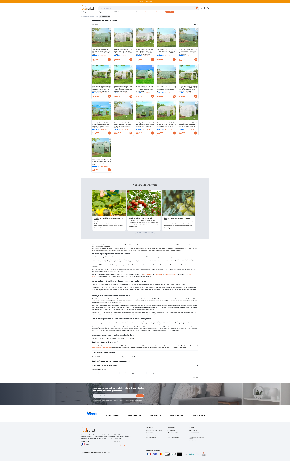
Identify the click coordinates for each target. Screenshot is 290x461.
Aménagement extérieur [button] (88, 12)
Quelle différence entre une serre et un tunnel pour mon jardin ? (113, 357)
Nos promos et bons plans (152, 435)
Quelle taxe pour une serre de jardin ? (105, 365)
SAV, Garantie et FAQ (173, 432)
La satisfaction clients (194, 432)
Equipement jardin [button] (104, 12)
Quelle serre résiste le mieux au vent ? (105, 342)
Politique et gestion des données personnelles (196, 438)
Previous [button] (194, 377)
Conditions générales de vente (175, 435)
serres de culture (152, 244)
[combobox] (148, 8)
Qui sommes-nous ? (193, 430)
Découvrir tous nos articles (145, 232)
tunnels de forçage (170, 274)
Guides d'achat (149, 432)
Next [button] (197, 377)
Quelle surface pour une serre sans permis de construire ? (111, 361)
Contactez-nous (171, 430)
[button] (204, 8)
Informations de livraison (173, 437)
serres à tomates (147, 274)
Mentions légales (99, 452)
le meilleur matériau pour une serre (101, 347)
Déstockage (170, 12)
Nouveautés (148, 12)
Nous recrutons (192, 435)
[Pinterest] (124, 444)
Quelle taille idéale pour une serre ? (140, 218)
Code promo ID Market (151, 437)
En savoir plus (98, 228)
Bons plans (159, 12)
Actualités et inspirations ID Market (154, 430)
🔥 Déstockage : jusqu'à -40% (145, 1)
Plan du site (107, 452)
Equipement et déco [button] (133, 12)
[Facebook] (115, 444)
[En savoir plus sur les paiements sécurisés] (149, 454)
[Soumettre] (197, 8)
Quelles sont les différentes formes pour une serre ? (108, 218)
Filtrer (194, 24)
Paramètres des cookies (194, 441)
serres (171, 244)
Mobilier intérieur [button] (118, 12)
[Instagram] (119, 444)
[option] (145, 1)
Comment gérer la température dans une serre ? (177, 218)
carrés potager (159, 274)
